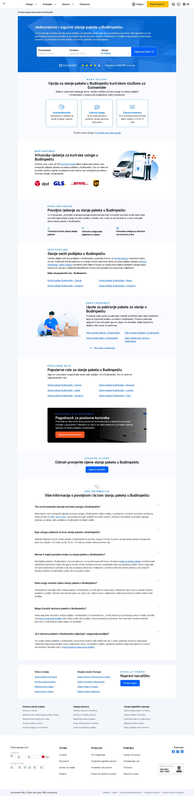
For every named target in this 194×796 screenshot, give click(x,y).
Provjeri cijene (130, 683)
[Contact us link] (173, 4)
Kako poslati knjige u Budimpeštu (102, 338)
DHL (63, 516)
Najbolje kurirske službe (134, 723)
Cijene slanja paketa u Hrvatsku (137, 710)
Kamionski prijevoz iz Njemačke (137, 719)
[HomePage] (35, 747)
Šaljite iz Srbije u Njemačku (88, 691)
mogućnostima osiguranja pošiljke (78, 647)
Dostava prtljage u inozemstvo (35, 727)
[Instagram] (177, 752)
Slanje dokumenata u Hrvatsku (86, 723)
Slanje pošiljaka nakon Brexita (136, 727)
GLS (58, 516)
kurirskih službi (68, 164)
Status (114, 792)
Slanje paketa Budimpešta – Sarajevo (65, 395)
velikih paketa (65, 264)
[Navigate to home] (13, 4)
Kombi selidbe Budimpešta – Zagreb (65, 280)
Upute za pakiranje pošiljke (84, 727)
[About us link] (178, 4)
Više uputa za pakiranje (104, 348)
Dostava (74, 50)
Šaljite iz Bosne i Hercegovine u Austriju (93, 677)
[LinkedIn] (181, 752)
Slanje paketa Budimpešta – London (116, 390)
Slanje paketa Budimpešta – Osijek (64, 390)
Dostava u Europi (30, 710)
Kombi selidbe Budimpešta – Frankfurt (117, 285)
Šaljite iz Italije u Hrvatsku (87, 687)
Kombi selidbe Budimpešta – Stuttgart (65, 285)
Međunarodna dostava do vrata (36, 719)
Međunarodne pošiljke (44, 687)
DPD (52, 516)
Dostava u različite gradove (84, 715)
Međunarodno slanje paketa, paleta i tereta (41, 715)
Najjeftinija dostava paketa (84, 719)
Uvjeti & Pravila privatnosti (172, 792)
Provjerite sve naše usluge (108, 132)
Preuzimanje (44, 50)
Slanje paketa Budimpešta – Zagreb (64, 385)
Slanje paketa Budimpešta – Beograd (116, 385)
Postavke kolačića (151, 792)
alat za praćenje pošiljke (50, 618)
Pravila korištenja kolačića (131, 792)
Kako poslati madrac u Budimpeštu (103, 332)
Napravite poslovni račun (70, 435)
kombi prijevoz (121, 258)
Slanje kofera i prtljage (44, 691)
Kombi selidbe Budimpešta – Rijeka (115, 280)
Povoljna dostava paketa (45, 682)
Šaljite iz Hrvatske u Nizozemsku (90, 682)
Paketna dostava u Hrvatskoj (85, 710)
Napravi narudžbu (97, 469)
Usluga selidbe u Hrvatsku (135, 715)
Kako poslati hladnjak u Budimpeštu (142, 332)
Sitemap (106, 792)
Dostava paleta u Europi (32, 723)
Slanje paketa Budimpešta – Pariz (115, 395)
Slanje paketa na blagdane (46, 677)
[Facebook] (172, 752)
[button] (97, 52)
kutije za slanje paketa (129, 561)
